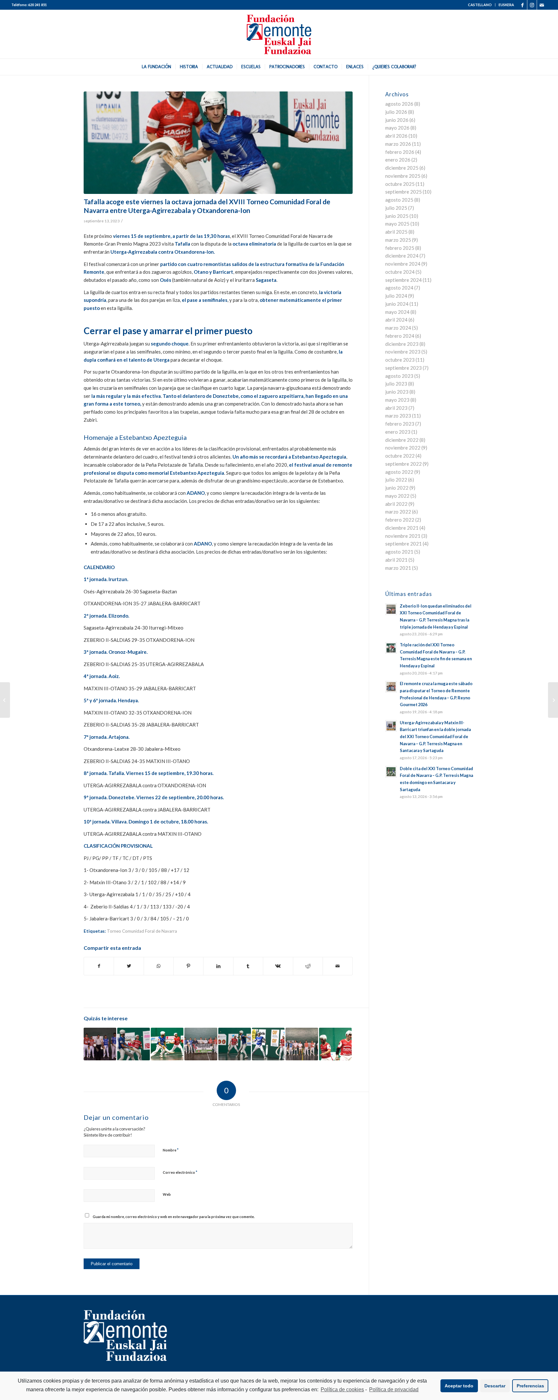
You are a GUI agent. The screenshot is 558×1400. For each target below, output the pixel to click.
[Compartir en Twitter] (128, 966)
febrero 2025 (399, 248)
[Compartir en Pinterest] (188, 966)
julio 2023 (396, 384)
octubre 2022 (400, 456)
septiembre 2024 (403, 280)
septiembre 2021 (403, 543)
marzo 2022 (398, 511)
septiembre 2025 (403, 192)
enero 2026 (397, 160)
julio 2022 (396, 480)
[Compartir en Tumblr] (248, 966)
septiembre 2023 (403, 368)
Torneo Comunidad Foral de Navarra (142, 931)
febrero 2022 (399, 520)
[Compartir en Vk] (278, 966)
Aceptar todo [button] (459, 1385)
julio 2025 (396, 208)
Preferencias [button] (530, 1385)
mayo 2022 (397, 496)
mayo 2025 (397, 224)
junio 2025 (396, 216)
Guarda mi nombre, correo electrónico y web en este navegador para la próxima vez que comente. (173, 1216)
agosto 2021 (399, 552)
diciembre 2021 (401, 528)
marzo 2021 (398, 568)
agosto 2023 (399, 376)
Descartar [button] (494, 1385)
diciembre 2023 (401, 344)
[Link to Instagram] (532, 5)
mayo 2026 (397, 128)
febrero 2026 (399, 152)
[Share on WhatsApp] (158, 966)
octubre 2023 (400, 360)
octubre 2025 (400, 184)
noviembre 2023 (402, 352)
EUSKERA (506, 5)
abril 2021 (396, 560)
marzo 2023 (398, 416)
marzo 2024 (398, 328)
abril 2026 (396, 136)
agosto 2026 (399, 104)
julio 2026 (396, 112)
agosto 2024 (399, 288)
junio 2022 (396, 488)
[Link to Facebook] (522, 5)
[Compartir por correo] (337, 966)
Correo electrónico (180, 1172)
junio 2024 (396, 304)
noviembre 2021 (402, 536)
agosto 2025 (399, 200)
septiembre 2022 (403, 464)
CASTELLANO (480, 5)
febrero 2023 (399, 424)
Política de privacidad (393, 1389)
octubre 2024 (400, 272)
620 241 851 (37, 5)
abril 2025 (396, 232)
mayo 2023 (397, 400)
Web (167, 1194)
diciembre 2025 (401, 168)
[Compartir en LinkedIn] (218, 966)
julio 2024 (396, 296)
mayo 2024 (397, 312)
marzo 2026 (398, 144)
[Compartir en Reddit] (308, 966)
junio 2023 (396, 392)
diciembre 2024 (401, 256)
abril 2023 (396, 408)
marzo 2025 (398, 240)
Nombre (171, 1149)
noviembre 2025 (402, 176)
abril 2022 (396, 504)
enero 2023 (397, 432)
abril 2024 (396, 320)
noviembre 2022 (402, 448)
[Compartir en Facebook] (99, 966)
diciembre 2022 (401, 440)
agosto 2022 (399, 472)
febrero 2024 (399, 336)
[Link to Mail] (542, 5)
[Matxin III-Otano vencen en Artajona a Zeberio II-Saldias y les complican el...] (5, 700)
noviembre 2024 (402, 264)
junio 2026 (396, 120)
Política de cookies (342, 1389)
